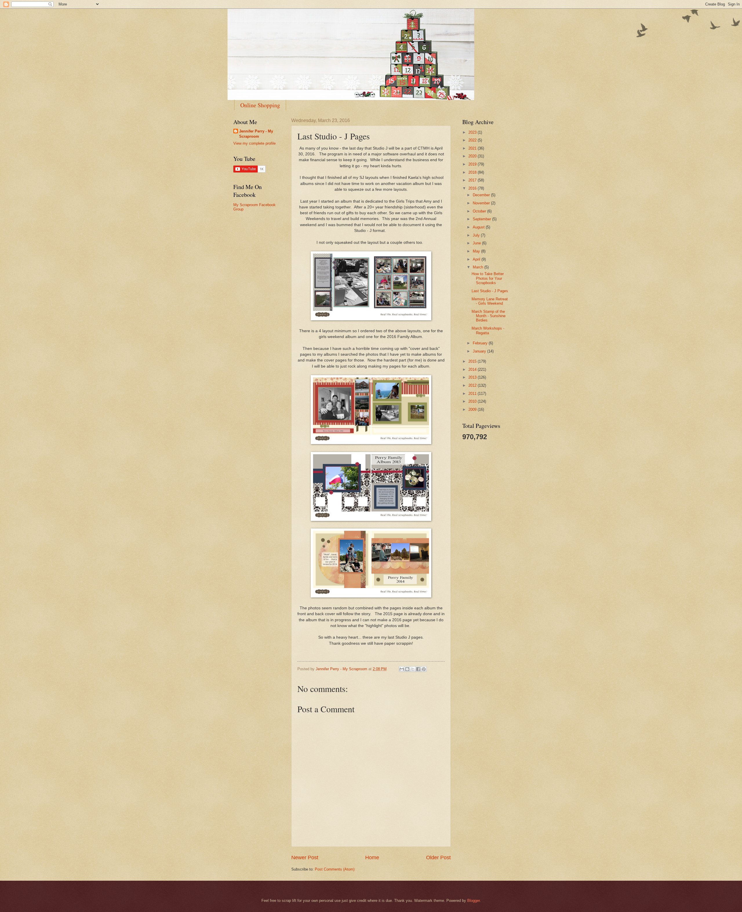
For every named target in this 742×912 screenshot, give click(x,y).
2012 (473, 385)
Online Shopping (260, 105)
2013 (473, 377)
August (479, 227)
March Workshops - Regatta (488, 330)
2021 (473, 148)
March (478, 267)
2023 (473, 132)
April (477, 259)
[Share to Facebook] (418, 669)
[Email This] (402, 669)
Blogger (473, 900)
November (482, 203)
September (482, 219)
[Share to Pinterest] (424, 669)
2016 (473, 188)
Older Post (438, 857)
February (481, 343)
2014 (473, 369)
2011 (473, 393)
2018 (473, 172)
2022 (473, 140)
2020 (473, 156)
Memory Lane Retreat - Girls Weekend (490, 301)
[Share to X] (413, 669)
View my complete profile (254, 143)
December (482, 195)
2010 (473, 401)
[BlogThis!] (407, 669)
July (477, 235)
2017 (473, 180)
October (480, 211)
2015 (473, 361)
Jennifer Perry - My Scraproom (256, 134)
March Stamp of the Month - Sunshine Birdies (488, 316)
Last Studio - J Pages (490, 291)
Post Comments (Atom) (334, 869)
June (477, 243)
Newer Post (304, 857)
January (480, 351)
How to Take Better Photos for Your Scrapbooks (488, 278)
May (477, 251)
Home (372, 857)
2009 (473, 409)
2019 (473, 164)
